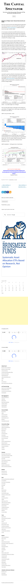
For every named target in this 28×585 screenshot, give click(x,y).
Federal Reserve (5, 375)
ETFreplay (4, 519)
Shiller (3, 499)
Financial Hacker (5, 546)
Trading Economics (5, 507)
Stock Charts (4, 505)
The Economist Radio (6, 457)
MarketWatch (4, 574)
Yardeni (3, 449)
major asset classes (10, 78)
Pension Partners (5, 446)
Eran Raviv (4, 545)
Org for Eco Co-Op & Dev (6, 391)
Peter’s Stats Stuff (5, 552)
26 (9, 290)
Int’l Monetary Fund (5, 389)
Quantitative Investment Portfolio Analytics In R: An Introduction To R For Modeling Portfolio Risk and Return (14, 172)
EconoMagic (4, 480)
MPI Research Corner (6, 444)
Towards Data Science (6, 565)
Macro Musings (5, 461)
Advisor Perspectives (6, 427)
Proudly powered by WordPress (7, 582)
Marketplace (4, 463)
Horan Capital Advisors (6, 441)
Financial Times (5, 416)
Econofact (3, 435)
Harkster (3, 399)
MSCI (3, 488)
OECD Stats (4, 491)
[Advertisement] (14, 311)
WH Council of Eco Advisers (7, 383)
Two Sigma (4, 566)
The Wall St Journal (5, 421)
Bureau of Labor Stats (6, 369)
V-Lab (3, 532)
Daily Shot (4, 432)
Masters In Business (6, 464)
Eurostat (3, 485)
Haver (3, 439)
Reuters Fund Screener (6, 527)
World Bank (4, 392)
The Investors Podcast (6, 460)
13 (12, 287)
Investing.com (4, 472)
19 (9, 288)
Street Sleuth (4, 405)
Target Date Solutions (6, 530)
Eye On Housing (5, 438)
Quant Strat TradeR (5, 559)
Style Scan (4, 529)
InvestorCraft (4, 523)
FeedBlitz (8, 204)
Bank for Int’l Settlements (6, 388)
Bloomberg (4, 411)
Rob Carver (4, 538)
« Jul (2, 293)
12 (9, 287)
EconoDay (4, 573)
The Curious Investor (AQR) (7, 455)
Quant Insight (4, 555)
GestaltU (3, 548)
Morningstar (4, 490)
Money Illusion (4, 442)
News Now (4, 400)
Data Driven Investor (6, 541)
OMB (2, 378)
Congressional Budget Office (7, 372)
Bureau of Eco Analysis (6, 367)
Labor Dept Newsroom (6, 377)
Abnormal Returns (5, 397)
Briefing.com (4, 571)
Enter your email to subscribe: (7, 197)
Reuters (3, 419)
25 (5, 290)
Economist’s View (5, 436)
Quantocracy (4, 557)
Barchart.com (4, 471)
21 (16, 288)
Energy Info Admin (5, 373)
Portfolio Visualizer (5, 526)
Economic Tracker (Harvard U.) (7, 543)
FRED (3, 486)
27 (12, 290)
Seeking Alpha (4, 403)
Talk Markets (4, 406)
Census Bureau (5, 370)
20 (12, 288)
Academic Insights (5, 425)
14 (16, 287)
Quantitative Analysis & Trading (8, 554)
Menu (14, 16)
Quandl (3, 496)
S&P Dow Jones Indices (6, 502)
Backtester (4, 516)
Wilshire (3, 510)
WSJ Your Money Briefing (6, 466)
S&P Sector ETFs (5, 501)
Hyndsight (4, 549)
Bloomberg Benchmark (6, 453)
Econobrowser (4, 433)
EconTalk (3, 458)
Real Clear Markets (5, 402)
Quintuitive (4, 560)
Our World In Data (5, 493)
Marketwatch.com (5, 417)
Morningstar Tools (5, 524)
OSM (2, 551)
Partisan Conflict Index (6, 494)
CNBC (3, 413)
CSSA (3, 540)
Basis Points (4, 428)
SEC (2, 380)
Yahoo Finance (4, 474)
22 (19, 288)
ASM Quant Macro (5, 537)
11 (5, 287)
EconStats (3, 483)
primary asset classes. (11, 27)
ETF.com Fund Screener (6, 518)
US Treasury (4, 381)
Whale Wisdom (4, 508)
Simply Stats (4, 563)
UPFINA (3, 447)
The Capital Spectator (14, 6)
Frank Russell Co (5, 497)
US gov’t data (4, 512)
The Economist (4, 414)
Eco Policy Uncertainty (6, 482)
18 (5, 288)
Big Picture (4, 430)
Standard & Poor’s (5, 504)
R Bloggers (4, 562)
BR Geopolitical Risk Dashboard (8, 479)
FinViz (3, 521)
